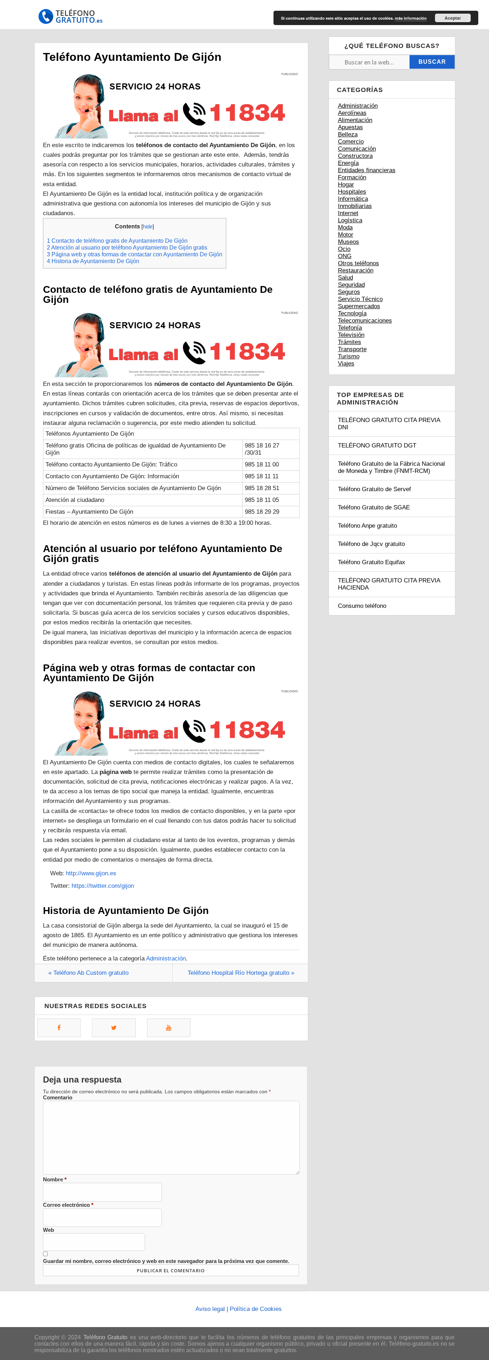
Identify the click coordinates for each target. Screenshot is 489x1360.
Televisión (351, 334)
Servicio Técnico (360, 299)
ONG (345, 256)
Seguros (349, 292)
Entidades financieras (367, 170)
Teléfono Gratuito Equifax (371, 562)
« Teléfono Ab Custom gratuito (88, 972)
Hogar (346, 184)
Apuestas (350, 127)
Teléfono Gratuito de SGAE (374, 507)
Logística (350, 220)
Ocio (344, 249)
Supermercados (359, 306)
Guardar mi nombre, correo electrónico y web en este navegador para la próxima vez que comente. (166, 1261)
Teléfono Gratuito (105, 1337)
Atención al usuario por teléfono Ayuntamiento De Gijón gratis (127, 247)
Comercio (351, 141)
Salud (345, 277)
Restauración (355, 270)
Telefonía (350, 327)
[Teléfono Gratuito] (70, 18)
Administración (166, 958)
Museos (348, 241)
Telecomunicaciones (365, 320)
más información (411, 18)
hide (147, 226)
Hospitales (352, 191)
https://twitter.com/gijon (103, 885)
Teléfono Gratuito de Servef (374, 489)
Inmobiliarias (355, 206)
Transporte (352, 349)
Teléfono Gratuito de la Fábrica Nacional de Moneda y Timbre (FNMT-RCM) (391, 467)
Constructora (355, 156)
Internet (348, 213)
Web (48, 1230)
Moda (345, 227)
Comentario (57, 1097)
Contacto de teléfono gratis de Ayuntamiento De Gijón (117, 240)
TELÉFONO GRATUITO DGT (377, 445)
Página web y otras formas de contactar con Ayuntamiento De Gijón (134, 254)
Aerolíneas (352, 113)
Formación (352, 177)
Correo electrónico (68, 1205)
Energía (348, 163)
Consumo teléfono (362, 605)
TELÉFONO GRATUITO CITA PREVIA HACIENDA (389, 584)
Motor (345, 234)
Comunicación (357, 148)
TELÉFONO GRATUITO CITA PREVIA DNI (389, 424)
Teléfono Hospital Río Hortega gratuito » (241, 972)
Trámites (349, 342)
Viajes (346, 363)
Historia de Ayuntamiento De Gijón (93, 261)
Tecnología (352, 313)
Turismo (348, 356)
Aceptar (453, 18)
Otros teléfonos (358, 263)
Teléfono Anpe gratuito (367, 525)
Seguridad (351, 284)
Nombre (55, 1179)
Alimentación (355, 120)
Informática (353, 198)
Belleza (348, 134)
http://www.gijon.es (91, 873)
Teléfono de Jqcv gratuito (371, 544)
